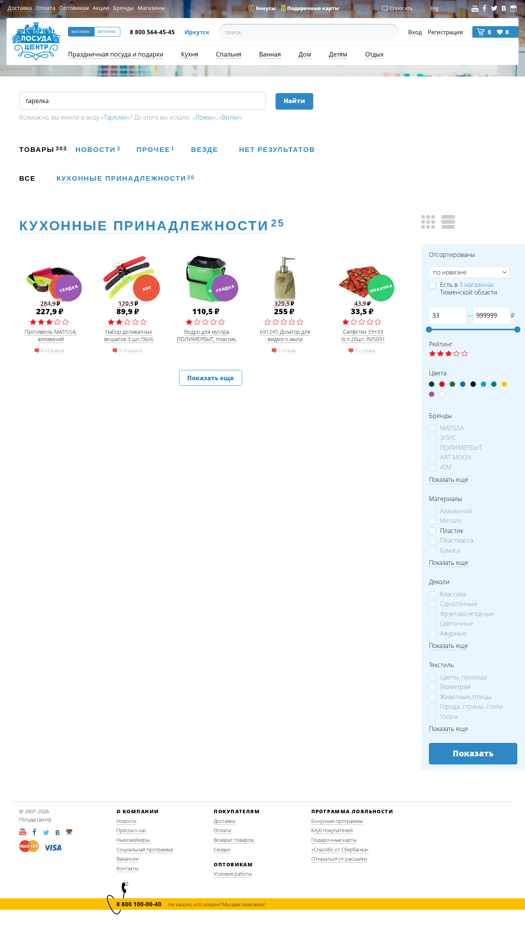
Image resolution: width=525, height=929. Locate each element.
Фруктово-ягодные (466, 614)
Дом (305, 54)
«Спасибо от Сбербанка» (340, 849)
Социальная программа (144, 849)
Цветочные (456, 623)
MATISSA (452, 428)
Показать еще (210, 378)
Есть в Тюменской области (468, 288)
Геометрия (455, 687)
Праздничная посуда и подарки (115, 54)
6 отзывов (52, 350)
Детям (338, 54)
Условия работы (233, 873)
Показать (473, 753)
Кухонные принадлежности (144, 225)
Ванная (270, 54)
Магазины (151, 8)
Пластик (451, 530)
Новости (126, 820)
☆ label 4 (456, 354)
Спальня (228, 54)
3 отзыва (365, 350)
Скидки (222, 849)
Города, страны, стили (471, 706)
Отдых (374, 54)
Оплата (45, 8)
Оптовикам (74, 8)
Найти (294, 101)
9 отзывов (130, 350)
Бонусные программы (337, 820)
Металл (451, 520)
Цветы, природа (463, 677)
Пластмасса (456, 540)
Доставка (20, 8)
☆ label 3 (448, 354)
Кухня (189, 54)
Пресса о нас (131, 830)
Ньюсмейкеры (133, 839)
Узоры (449, 716)
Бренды (123, 8)
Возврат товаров (234, 839)
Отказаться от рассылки (339, 858)
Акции (101, 8)
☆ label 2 (440, 354)
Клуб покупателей (332, 830)
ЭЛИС (448, 437)
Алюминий (456, 511)
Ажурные (453, 633)
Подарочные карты (334, 839)
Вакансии (127, 858)
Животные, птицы (466, 697)
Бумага (450, 550)
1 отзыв (287, 350)
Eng (434, 8)
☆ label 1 (432, 354)
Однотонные (458, 604)
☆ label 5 (464, 354)
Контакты (127, 868)
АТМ (446, 467)
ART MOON (456, 457)
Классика (453, 594)
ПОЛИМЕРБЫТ (461, 447)
